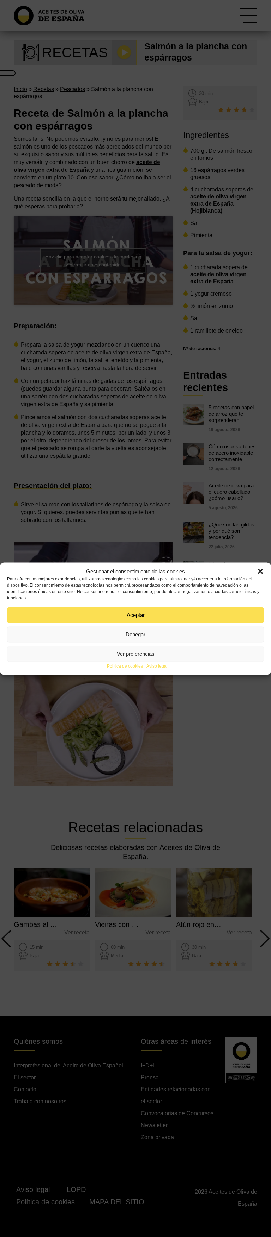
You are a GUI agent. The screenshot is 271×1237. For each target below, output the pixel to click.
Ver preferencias (136, 654)
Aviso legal (157, 665)
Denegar (135, 634)
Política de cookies (125, 665)
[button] (260, 571)
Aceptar (136, 615)
